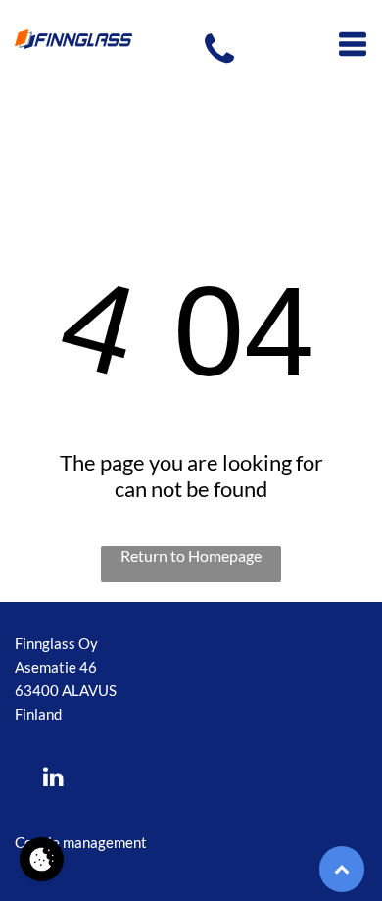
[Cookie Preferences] (42, 859)
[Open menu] (352, 44)
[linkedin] (52, 779)
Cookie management (81, 842)
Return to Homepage (191, 555)
